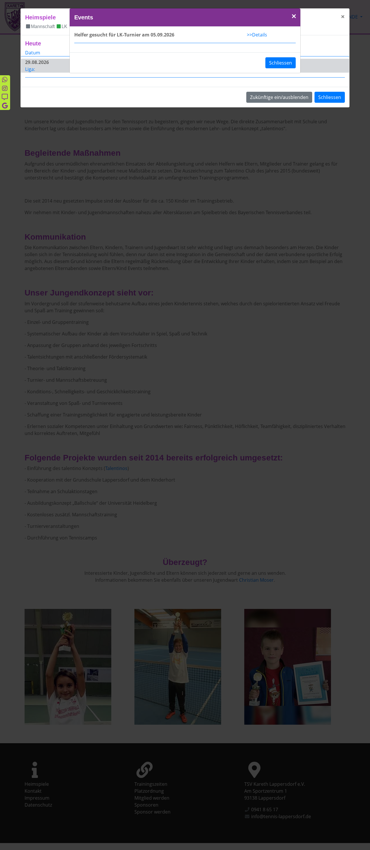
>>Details (257, 35)
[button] (294, 16)
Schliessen (280, 63)
